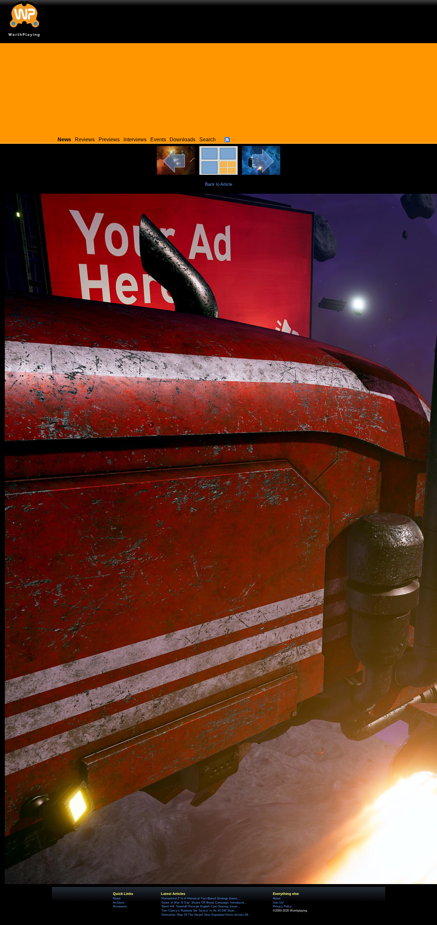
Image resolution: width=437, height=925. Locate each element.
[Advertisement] (218, 88)
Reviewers (120, 906)
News (117, 898)
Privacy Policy (282, 906)
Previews (109, 139)
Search (207, 139)
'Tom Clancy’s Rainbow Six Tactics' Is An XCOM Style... (199, 910)
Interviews (135, 139)
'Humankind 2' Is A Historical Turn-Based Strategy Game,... (201, 898)
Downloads (182, 139)
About (277, 898)
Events (158, 139)
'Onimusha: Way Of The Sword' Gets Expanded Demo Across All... (206, 914)
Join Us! (278, 902)
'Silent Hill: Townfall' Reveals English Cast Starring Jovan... (200, 906)
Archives (118, 902)
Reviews (85, 139)
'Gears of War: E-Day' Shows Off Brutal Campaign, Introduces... (204, 902)
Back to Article (218, 184)
